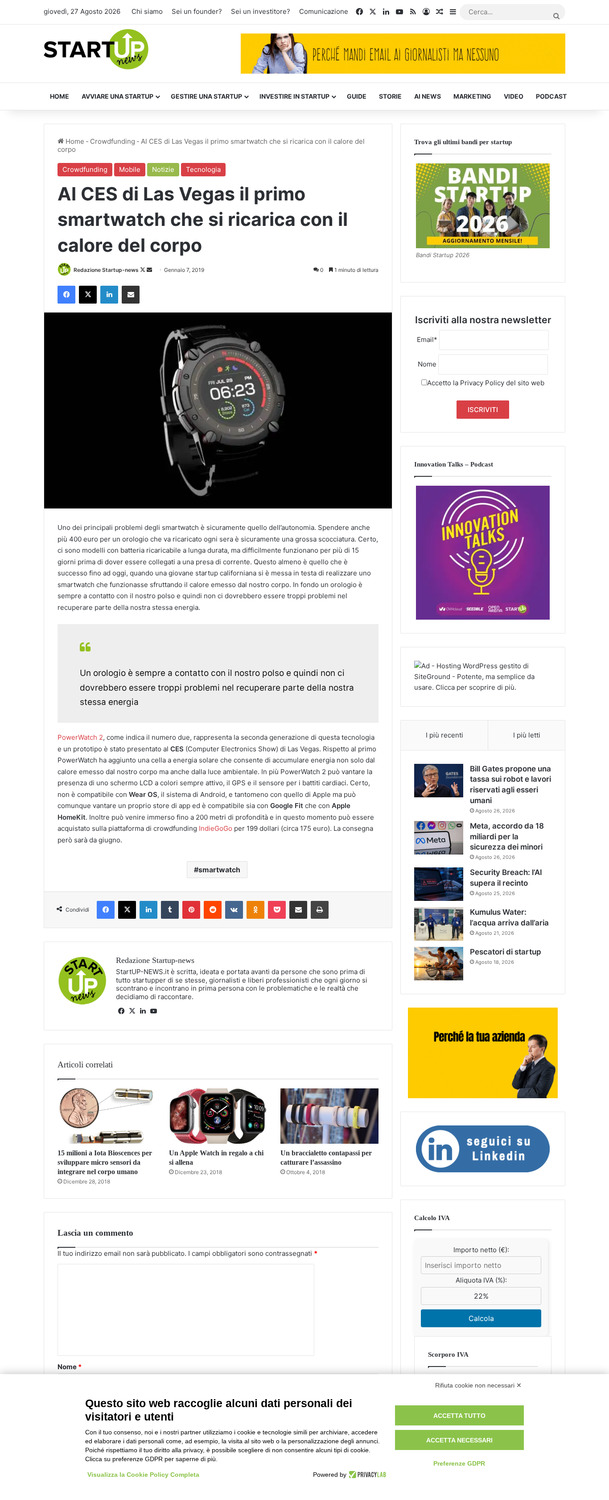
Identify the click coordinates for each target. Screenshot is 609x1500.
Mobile (129, 169)
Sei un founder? (197, 11)
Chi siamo (147, 11)
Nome (70, 1366)
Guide (356, 96)
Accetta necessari (459, 1440)
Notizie (163, 169)
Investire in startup (294, 96)
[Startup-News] (96, 50)
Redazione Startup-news (106, 270)
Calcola (481, 1318)
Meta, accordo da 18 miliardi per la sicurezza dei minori (507, 836)
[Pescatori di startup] (438, 963)
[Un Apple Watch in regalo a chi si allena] (218, 1116)
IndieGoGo (215, 828)
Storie (390, 96)
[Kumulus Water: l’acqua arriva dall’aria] (438, 924)
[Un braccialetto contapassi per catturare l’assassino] (329, 1116)
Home (59, 96)
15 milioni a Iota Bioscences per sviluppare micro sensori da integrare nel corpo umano (105, 1162)
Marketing (472, 96)
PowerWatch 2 (80, 737)
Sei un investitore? (260, 11)
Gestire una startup (206, 96)
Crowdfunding (112, 141)
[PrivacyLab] (366, 1474)
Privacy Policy (482, 383)
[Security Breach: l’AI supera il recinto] (438, 884)
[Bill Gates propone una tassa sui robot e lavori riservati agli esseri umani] (438, 780)
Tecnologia (203, 169)
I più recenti (444, 735)
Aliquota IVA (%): (481, 1280)
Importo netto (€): (481, 1250)
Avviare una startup (117, 96)
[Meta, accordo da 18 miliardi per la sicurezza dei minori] (438, 837)
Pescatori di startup (505, 951)
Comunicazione (323, 11)
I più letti (526, 735)
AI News (427, 96)
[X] (132, 1011)
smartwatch (219, 869)
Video (513, 96)
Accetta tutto (459, 1415)
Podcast (551, 96)
